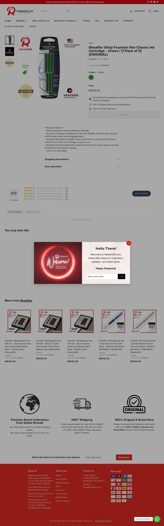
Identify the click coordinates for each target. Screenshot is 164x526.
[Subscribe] (121, 276)
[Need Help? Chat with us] (157, 519)
